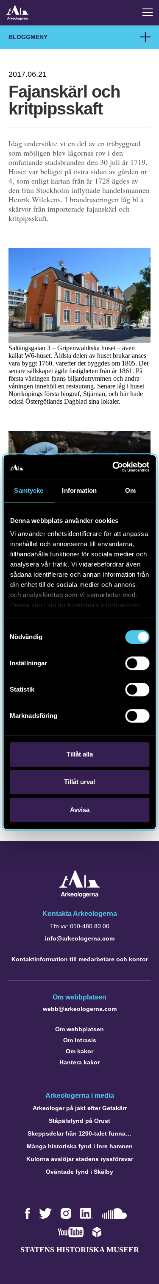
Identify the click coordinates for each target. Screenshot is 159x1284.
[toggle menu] (147, 12)
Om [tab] (130, 490)
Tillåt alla (80, 754)
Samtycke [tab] (28, 490)
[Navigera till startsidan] (79, 895)
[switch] (137, 663)
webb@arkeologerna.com (80, 1009)
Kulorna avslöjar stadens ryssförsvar (79, 1159)
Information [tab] (79, 490)
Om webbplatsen (79, 1029)
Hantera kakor (79, 1062)
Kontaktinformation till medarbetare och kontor (79, 959)
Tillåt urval (79, 781)
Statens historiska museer (79, 1249)
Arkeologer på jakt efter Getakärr (80, 1108)
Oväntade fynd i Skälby (79, 1172)
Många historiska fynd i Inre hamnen (80, 1146)
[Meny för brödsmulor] (145, 37)
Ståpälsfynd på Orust (79, 1121)
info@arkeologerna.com (79, 938)
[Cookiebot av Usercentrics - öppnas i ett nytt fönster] (113, 466)
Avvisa (79, 809)
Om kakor (79, 1051)
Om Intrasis (79, 1040)
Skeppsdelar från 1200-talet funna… (79, 1133)
